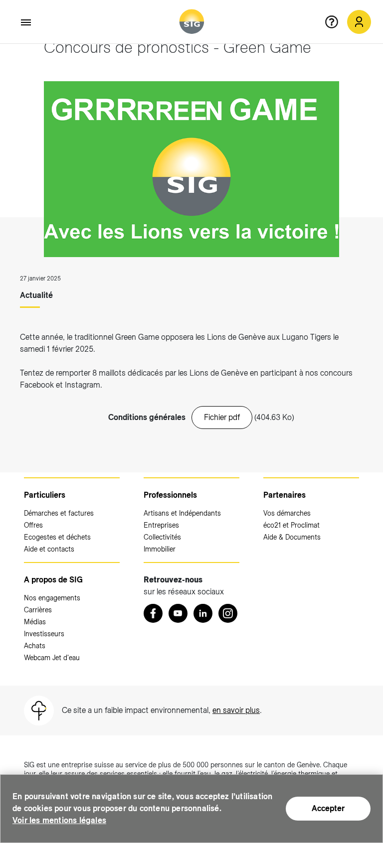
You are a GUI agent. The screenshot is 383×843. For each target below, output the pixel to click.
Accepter (328, 808)
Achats (34, 646)
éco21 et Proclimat (291, 525)
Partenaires (284, 495)
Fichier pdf (222, 417)
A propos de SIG (53, 579)
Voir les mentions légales (59, 820)
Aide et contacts (49, 549)
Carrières (38, 610)
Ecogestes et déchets (57, 537)
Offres (33, 525)
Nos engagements (52, 598)
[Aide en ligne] (335, 21)
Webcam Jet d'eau (52, 658)
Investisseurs (44, 634)
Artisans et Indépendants (182, 513)
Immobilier (160, 549)
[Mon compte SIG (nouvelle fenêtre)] (359, 22)
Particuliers (44, 495)
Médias (35, 622)
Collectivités (162, 537)
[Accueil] (191, 21)
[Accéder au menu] (26, 22)
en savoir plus (236, 710)
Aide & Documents (292, 537)
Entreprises (161, 525)
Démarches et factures (59, 513)
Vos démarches (287, 513)
